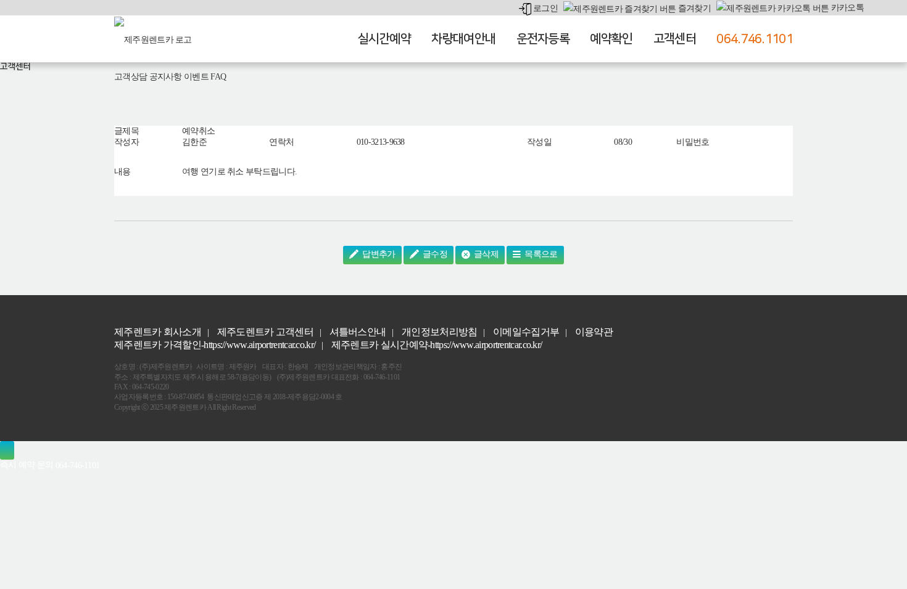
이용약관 (594, 332)
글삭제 (485, 254)
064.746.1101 (754, 39)
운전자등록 (543, 39)
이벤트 (196, 76)
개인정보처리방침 (439, 332)
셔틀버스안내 (357, 332)
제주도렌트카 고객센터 (265, 332)
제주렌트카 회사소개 (157, 332)
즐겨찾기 (693, 8)
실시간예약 (385, 39)
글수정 (434, 254)
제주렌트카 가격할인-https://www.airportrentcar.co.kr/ (214, 344)
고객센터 (674, 39)
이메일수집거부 (526, 332)
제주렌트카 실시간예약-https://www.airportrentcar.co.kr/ (436, 344)
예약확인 (611, 39)
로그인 (544, 8)
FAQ (218, 76)
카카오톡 (846, 7)
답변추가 (378, 254)
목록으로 (540, 254)
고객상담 (130, 76)
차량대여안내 (463, 39)
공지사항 (165, 76)
